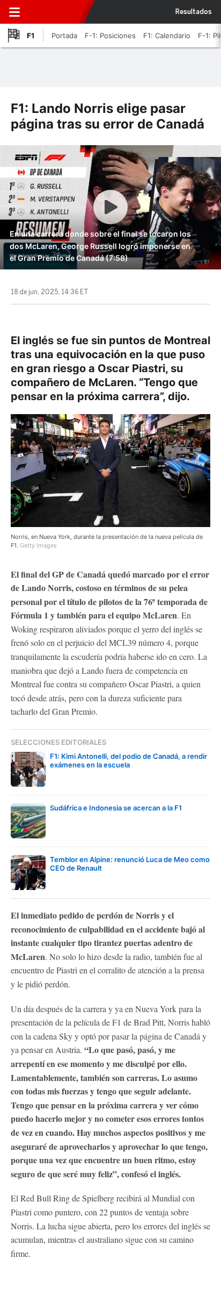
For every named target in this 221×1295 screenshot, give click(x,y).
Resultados (193, 12)
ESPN (55, 12)
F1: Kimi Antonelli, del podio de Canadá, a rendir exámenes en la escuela (128, 760)
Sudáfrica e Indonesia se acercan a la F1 (116, 807)
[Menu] (14, 12)
